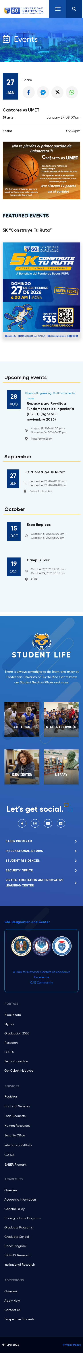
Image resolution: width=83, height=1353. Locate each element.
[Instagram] (35, 823)
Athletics (22, 727)
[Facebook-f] (22, 823)
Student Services (61, 727)
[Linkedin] (61, 823)
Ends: (7, 131)
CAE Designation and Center (27, 922)
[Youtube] (48, 823)
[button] (74, 9)
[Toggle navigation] (57, 9)
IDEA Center (22, 774)
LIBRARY (61, 774)
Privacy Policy (72, 1344)
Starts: (9, 117)
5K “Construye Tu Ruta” (27, 230)
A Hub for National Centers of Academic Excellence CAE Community (41, 977)
